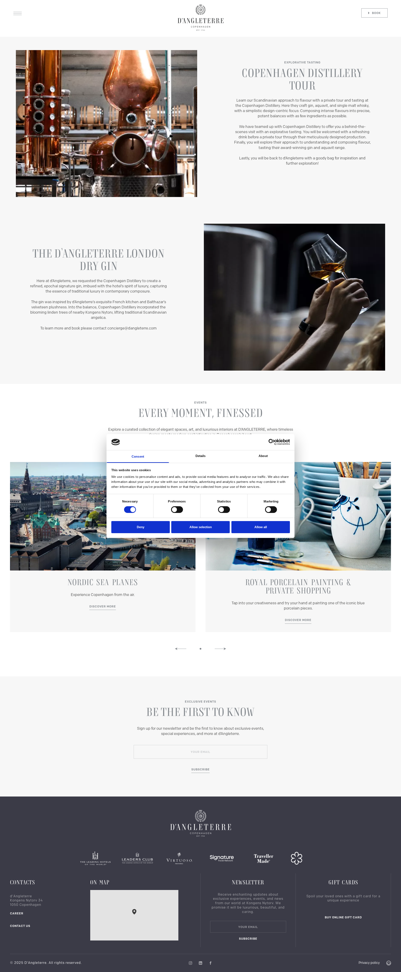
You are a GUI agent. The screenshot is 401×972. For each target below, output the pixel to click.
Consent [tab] (138, 456)
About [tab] (263, 456)
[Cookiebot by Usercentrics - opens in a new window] (271, 442)
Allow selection (200, 527)
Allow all (260, 527)
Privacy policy (369, 963)
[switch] (177, 509)
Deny (140, 527)
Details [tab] (200, 456)
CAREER (16, 913)
